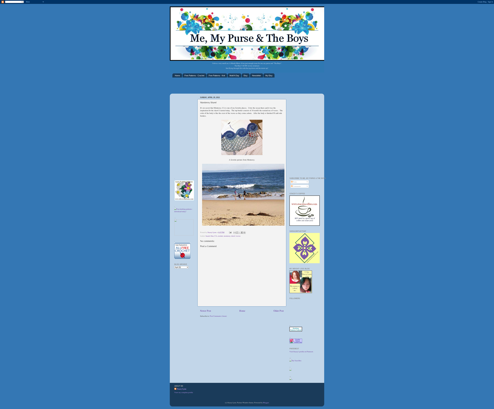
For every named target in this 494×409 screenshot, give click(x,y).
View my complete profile (183, 392)
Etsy (246, 75)
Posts (295, 182)
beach (208, 236)
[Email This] (234, 232)
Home (177, 75)
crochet (220, 236)
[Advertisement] (219, 87)
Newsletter (256, 75)
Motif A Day (234, 75)
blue (212, 236)
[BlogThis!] (237, 232)
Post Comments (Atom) (218, 316)
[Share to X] (239, 232)
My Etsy (268, 75)
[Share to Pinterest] (244, 232)
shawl (233, 236)
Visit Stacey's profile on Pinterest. (301, 351)
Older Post (279, 310)
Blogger (266, 402)
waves (238, 236)
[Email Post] (230, 232)
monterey (227, 236)
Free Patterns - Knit (217, 75)
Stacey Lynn (181, 389)
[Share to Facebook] (242, 232)
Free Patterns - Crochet (194, 75)
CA (215, 236)
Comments (297, 186)
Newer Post (205, 310)
